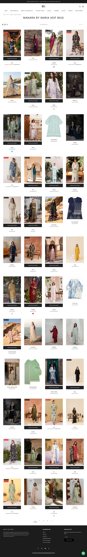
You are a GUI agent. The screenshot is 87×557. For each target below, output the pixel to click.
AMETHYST (75, 100)
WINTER (70, 10)
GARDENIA (75, 507)
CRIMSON (54, 347)
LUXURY (49, 10)
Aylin (12, 185)
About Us (44, 534)
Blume (33, 269)
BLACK (33, 229)
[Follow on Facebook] (38, 548)
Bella (12, 229)
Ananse (12, 147)
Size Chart (45, 536)
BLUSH (54, 269)
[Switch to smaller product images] (5, 24)
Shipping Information (47, 538)
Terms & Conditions (46, 542)
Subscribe (69, 540)
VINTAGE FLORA (40, 10)
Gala (54, 511)
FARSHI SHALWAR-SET (27, 10)
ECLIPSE (12, 427)
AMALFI (12, 100)
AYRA (33, 189)
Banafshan (75, 189)
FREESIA (33, 507)
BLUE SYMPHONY (74, 222)
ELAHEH (33, 431)
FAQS (44, 532)
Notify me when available (12, 58)
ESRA (33, 471)
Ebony (75, 391)
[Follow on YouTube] (45, 548)
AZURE (54, 189)
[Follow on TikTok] (48, 548)
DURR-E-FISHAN (54, 391)
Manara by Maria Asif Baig (15, 14)
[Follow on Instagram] (41, 548)
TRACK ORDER (79, 10)
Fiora (12, 511)
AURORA (75, 142)
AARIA (33, 58)
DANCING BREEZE (33, 387)
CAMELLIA (12, 309)
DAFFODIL (75, 347)
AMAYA (54, 105)
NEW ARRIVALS (14, 10)
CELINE (53, 309)
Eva (54, 471)
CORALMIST (33, 347)
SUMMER (56, 10)
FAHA (75, 471)
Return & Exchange (46, 540)
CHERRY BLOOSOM (12, 351)
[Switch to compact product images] (7, 24)
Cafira (75, 264)
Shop (8, 14)
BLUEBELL (12, 264)
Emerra (75, 427)
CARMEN (33, 309)
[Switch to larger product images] (2, 24)
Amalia (33, 105)
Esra (12, 467)
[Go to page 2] (52, 520)
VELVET (64, 10)
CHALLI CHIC (74, 303)
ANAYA (33, 147)
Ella (54, 427)
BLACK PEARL (54, 224)
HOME (6, 10)
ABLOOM (54, 62)
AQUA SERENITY (54, 139)
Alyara (75, 62)
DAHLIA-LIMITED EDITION (12, 387)
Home (4, 14)
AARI (12, 62)
